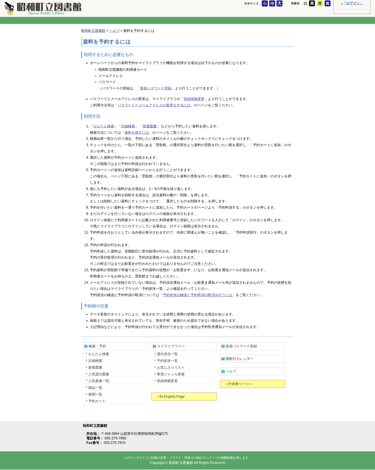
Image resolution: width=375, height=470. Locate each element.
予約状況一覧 (167, 361)
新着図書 (150, 126)
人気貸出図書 (98, 374)
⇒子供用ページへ (239, 384)
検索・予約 (97, 346)
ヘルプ (114, 31)
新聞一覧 (95, 394)
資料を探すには (137, 132)
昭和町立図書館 (43, 8)
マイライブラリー (171, 346)
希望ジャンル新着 (171, 374)
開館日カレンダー (239, 359)
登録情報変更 (194, 99)
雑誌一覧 (95, 387)
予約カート (97, 401)
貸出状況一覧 (167, 354)
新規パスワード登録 (155, 88)
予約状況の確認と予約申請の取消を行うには (197, 295)
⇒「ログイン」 (351, 3)
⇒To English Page (171, 396)
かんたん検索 (103, 126)
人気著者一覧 (98, 381)
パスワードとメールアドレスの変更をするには (154, 105)
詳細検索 (128, 126)
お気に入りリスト (171, 367)
